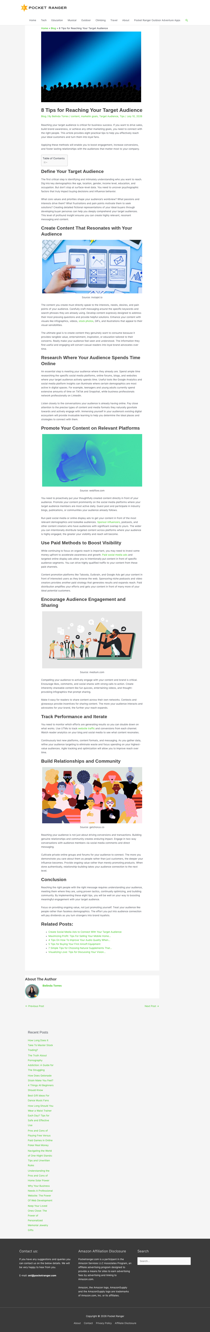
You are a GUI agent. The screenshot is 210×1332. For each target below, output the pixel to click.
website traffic (86, 728)
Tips (122, 116)
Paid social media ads (114, 554)
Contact (88, 1323)
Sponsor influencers (108, 522)
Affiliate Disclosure (125, 1323)
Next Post (152, 1006)
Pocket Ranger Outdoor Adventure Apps (157, 20)
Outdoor (86, 20)
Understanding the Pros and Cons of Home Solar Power (38, 1175)
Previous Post (34, 1006)
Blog (53, 28)
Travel (113, 20)
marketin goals (89, 116)
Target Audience (108, 116)
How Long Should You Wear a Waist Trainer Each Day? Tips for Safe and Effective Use (40, 1115)
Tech (44, 20)
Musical (72, 20)
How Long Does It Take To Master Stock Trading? (40, 1045)
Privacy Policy (104, 1323)
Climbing (101, 20)
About (125, 20)
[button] (186, 20)
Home (32, 20)
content (75, 116)
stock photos (86, 321)
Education (57, 20)
